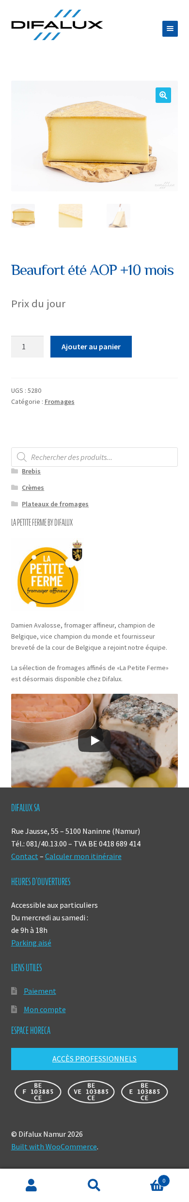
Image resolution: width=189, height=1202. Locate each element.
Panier (145, 1177)
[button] (163, 95)
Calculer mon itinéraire (83, 856)
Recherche (94, 1185)
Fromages (60, 401)
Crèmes (33, 487)
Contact (24, 856)
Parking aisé (31, 942)
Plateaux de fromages (55, 504)
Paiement (40, 991)
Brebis (31, 471)
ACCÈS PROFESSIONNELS (94, 1058)
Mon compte (45, 1009)
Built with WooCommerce (54, 1146)
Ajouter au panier (91, 346)
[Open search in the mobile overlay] (94, 457)
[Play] (94, 740)
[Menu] (170, 29)
